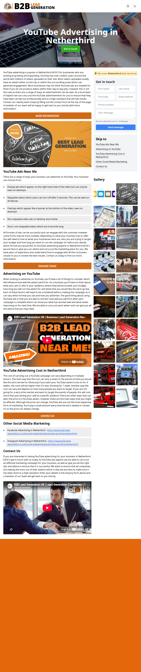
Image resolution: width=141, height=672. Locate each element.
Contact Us (101, 166)
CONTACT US (47, 415)
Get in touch (70, 48)
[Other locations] (128, 6)
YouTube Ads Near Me (107, 144)
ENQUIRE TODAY (47, 265)
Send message (116, 127)
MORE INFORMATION (47, 115)
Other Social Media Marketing (111, 161)
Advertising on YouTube (108, 149)
